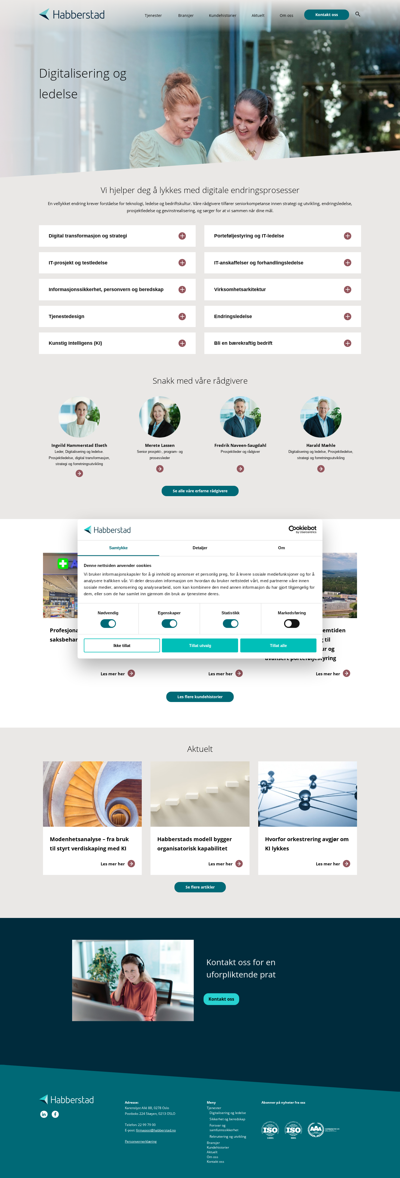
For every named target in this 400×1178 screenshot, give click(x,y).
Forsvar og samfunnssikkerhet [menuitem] (224, 1127)
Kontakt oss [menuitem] (215, 1161)
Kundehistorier (222, 15)
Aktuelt (258, 15)
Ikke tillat (121, 645)
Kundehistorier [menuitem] (218, 1147)
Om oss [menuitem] (212, 1157)
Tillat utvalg (200, 645)
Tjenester (153, 15)
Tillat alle (278, 645)
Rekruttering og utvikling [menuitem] (228, 1136)
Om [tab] (281, 547)
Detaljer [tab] (200, 547)
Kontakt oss (326, 14)
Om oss (286, 15)
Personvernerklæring (141, 1141)
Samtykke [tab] (118, 547)
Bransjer (186, 15)
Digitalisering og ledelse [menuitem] (228, 1112)
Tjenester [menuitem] (214, 1108)
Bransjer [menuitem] (213, 1142)
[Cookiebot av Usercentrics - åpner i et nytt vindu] (292, 530)
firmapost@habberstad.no (156, 1130)
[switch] (169, 623)
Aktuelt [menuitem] (212, 1152)
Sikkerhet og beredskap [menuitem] (227, 1119)
